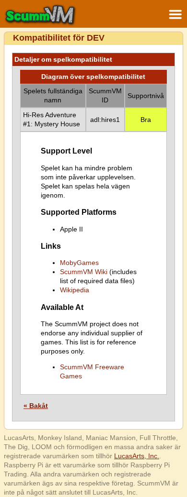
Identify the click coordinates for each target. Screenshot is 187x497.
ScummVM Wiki (83, 272)
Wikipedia (74, 290)
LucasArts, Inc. (136, 456)
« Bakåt (35, 405)
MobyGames (79, 262)
